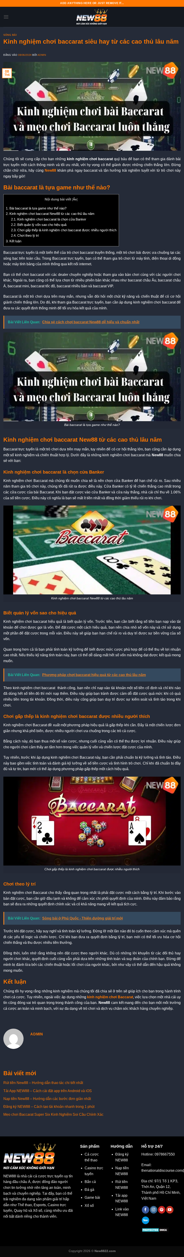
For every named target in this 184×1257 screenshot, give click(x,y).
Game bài (92, 1197)
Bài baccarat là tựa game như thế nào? (36, 208)
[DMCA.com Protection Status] (155, 1230)
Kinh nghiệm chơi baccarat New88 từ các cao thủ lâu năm (50, 214)
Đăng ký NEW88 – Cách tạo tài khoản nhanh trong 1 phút (48, 1107)
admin (41, 55)
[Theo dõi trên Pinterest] (161, 1210)
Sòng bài (10, 35)
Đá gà (89, 1190)
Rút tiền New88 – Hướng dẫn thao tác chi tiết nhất (43, 1083)
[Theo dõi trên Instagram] (153, 1210)
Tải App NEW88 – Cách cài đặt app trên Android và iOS (47, 1091)
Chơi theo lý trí (25, 235)
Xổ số (89, 1206)
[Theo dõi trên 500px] (145, 1220)
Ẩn (75, 199)
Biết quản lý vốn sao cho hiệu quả (38, 225)
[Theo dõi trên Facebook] (145, 1210)
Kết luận (13, 241)
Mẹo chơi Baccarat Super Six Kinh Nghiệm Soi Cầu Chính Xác (53, 1114)
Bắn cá (90, 1182)
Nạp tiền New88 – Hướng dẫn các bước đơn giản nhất (47, 1099)
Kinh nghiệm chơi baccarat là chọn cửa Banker (48, 219)
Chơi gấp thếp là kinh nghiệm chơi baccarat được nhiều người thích (63, 230)
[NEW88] (92, 17)
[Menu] (6, 16)
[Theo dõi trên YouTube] (169, 1210)
